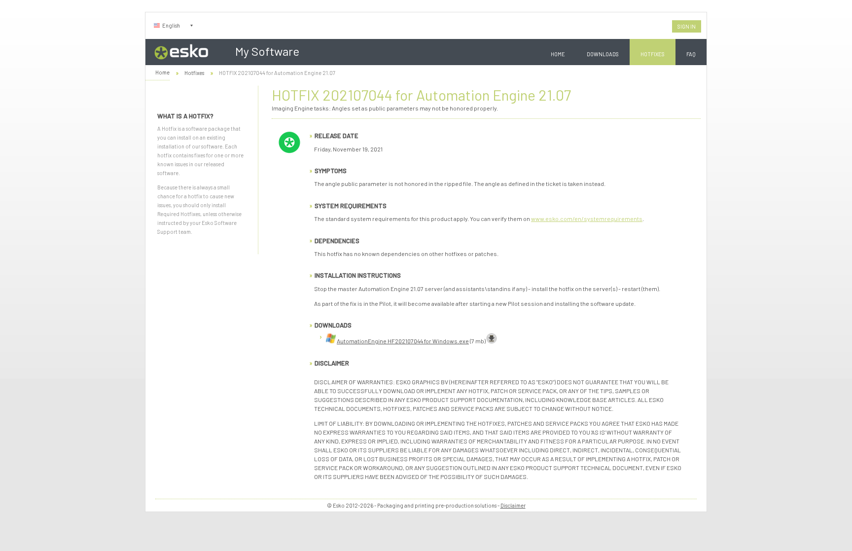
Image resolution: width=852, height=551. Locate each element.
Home (558, 54)
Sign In (686, 26)
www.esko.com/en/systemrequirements (586, 218)
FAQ (691, 54)
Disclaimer (513, 505)
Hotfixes (652, 54)
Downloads (603, 54)
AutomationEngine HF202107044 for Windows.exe (403, 340)
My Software (267, 51)
